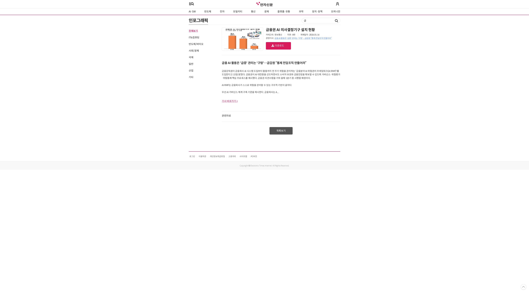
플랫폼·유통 (283, 11)
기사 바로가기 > (230, 101)
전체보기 (193, 30)
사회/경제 (194, 50)
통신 (253, 11)
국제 (191, 57)
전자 (222, 11)
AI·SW (192, 11)
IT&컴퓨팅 (194, 37)
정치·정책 (317, 11)
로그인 (192, 156)
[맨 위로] (523, 287)
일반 (191, 64)
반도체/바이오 (196, 44)
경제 (266, 11)
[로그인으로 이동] (337, 4)
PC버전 (254, 156)
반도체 (207, 11)
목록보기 (281, 130)
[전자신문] (264, 4)
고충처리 (232, 156)
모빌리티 (237, 11)
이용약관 (202, 156)
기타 (191, 77)
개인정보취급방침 (217, 156)
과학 (301, 11)
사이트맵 (243, 156)
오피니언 (335, 11)
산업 (191, 70)
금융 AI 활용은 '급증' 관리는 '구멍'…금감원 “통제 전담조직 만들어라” (303, 38)
